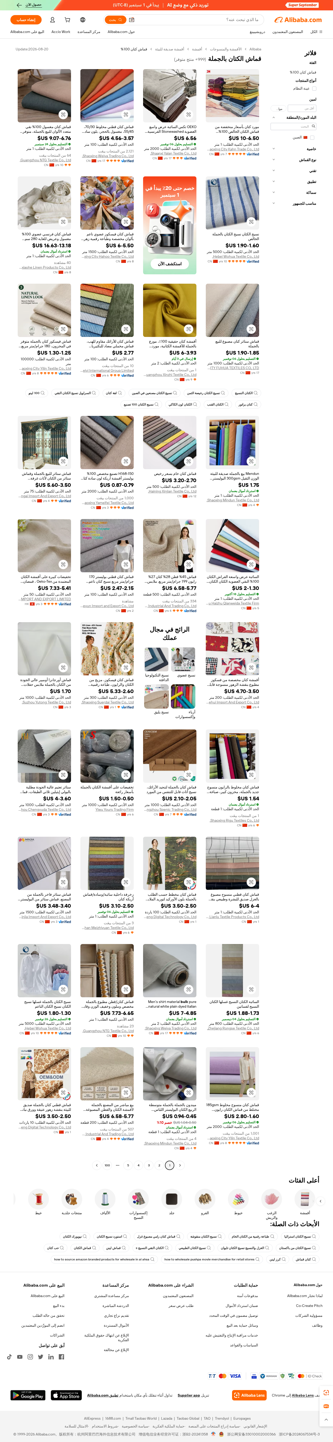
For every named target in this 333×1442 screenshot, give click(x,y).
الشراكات (57, 1335)
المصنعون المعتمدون (178, 1296)
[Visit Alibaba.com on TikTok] (9, 1357)
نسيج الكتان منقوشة (203, 1236)
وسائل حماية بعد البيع (242, 1325)
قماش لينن (113, 1248)
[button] (132, 20)
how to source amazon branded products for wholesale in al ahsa (101, 1259)
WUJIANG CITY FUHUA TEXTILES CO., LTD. (232, 368)
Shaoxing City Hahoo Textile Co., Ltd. (107, 256)
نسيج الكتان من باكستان (295, 1248)
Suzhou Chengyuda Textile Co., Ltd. (44, 809)
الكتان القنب (215, 404)
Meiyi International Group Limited (107, 370)
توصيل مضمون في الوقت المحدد (233, 1315)
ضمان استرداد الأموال (242, 1306)
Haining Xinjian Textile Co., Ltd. (172, 491)
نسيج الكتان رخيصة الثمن (203, 393)
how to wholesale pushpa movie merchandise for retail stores (209, 1259)
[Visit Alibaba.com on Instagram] (30, 1357)
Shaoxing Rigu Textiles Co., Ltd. (234, 820)
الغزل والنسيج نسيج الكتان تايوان (242, 1248)
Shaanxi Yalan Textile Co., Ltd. (173, 153)
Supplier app (189, 1395)
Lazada (166, 1418)
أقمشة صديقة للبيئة (169, 49)
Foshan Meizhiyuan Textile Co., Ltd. (107, 928)
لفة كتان (111, 393)
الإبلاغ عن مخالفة (116, 1350)
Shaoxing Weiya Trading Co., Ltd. (108, 156)
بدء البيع (59, 1306)
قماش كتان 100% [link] (134, 49)
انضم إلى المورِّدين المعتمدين (43, 1325)
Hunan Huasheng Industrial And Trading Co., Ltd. (169, 606)
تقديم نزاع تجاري (116, 1315)
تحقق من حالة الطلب (49, 1315)
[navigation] (293, 608)
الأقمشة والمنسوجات (226, 49)
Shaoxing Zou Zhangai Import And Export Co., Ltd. (44, 496)
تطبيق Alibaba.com (102, 1395)
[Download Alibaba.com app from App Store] (66, 1395)
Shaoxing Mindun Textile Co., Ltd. (233, 500)
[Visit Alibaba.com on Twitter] (40, 1357)
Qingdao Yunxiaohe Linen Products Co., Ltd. (44, 267)
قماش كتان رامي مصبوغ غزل (156, 1236)
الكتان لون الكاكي (180, 404)
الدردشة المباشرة (116, 1306)
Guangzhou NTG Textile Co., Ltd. (45, 160)
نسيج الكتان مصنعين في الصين (152, 393)
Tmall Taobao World (141, 1418)
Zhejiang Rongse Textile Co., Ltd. (233, 1028)
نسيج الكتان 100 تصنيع (138, 404)
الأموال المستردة (116, 1325)
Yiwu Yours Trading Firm (114, 809)
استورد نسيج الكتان (109, 1236)
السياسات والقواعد (244, 1345)
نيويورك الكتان (72, 1236)
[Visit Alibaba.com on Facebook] (61, 1357)
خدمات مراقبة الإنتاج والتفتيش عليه (232, 1335)
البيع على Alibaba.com (48, 1296)
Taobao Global (188, 1418)
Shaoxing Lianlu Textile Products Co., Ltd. (232, 917)
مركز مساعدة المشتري (111, 1296)
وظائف (317, 1325)
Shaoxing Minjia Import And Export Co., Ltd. (44, 917)
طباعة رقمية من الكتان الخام (250, 1236)
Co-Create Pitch (309, 1306)
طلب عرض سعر (181, 1306)
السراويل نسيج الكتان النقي (73, 393)
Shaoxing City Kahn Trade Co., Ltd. (232, 149)
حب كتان (53, 1248)
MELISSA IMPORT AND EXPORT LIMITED (44, 599)
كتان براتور (246, 404)
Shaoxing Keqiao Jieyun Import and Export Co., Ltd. (107, 606)
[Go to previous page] (180, 1165)
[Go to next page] (96, 1165)
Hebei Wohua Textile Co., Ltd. (235, 256)
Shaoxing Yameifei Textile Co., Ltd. (107, 503)
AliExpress (92, 1418)
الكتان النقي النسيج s (150, 1248)
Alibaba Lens (303, 1395)
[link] (326, 1392)
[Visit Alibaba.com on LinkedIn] (51, 1357)
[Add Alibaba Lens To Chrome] (249, 1395)
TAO (207, 1418)
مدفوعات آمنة (247, 1296)
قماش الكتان (82, 1248)
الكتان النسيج (244, 393)
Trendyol (222, 1418)
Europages (242, 1418)
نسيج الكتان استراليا (297, 1236)
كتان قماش (303, 1259)
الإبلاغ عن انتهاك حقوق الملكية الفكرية (106, 1337)
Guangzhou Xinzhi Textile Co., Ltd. (169, 375)
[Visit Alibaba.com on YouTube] (20, 1357)
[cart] (67, 20)
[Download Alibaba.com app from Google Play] (28, 1395)
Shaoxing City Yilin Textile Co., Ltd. (44, 368)
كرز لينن (275, 1259)
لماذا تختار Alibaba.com (305, 1296)
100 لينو (34, 393)
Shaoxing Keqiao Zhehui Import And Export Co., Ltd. (232, 702)
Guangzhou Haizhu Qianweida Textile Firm (232, 603)
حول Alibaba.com (308, 1285)
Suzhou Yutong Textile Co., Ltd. (46, 702)
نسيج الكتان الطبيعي (192, 1248)
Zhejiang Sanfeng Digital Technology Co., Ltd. (169, 917)
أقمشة (197, 49)
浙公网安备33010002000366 (251, 1434)
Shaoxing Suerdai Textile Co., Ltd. (107, 702)
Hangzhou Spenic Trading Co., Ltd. (169, 809)
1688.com (113, 1418)
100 (107, 1165)
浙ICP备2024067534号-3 (299, 1434)
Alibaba (255, 49)
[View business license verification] (213, 1434)
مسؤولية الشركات (309, 1315)
